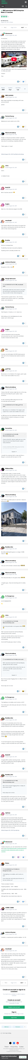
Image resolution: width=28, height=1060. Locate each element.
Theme (6, 1046)
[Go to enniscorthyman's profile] (2, 263)
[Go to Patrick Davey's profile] (2, 117)
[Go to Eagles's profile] (2, 205)
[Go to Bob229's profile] (2, 188)
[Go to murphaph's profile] (2, 221)
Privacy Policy (14, 1046)
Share (7, 1026)
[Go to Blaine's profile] (2, 864)
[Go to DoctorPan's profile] (2, 429)
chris (19, 659)
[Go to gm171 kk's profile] (2, 370)
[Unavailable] (14, 519)
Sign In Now (14, 1017)
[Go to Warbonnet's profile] (2, 34)
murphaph (20, 284)
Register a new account (14, 1007)
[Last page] (26, 27)
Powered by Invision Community (14, 1051)
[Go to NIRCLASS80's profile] (2, 96)
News (11, 22)
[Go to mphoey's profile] (2, 813)
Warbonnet (5, 20)
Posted (11, 35)
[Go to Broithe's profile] (2, 241)
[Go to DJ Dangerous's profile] (2, 597)
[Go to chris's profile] (2, 166)
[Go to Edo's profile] (2, 350)
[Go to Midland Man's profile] (2, 469)
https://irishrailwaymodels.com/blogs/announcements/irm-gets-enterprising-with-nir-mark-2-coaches (14, 850)
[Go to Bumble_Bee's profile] (2, 547)
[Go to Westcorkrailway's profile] (2, 133)
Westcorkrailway (7, 435)
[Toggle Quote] (3, 284)
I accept (23, 1057)
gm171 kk (20, 404)
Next (22, 27)
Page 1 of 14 (14, 27)
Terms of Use (4, 1058)
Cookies (21, 1046)
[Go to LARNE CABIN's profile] (2, 908)
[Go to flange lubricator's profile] (2, 279)
